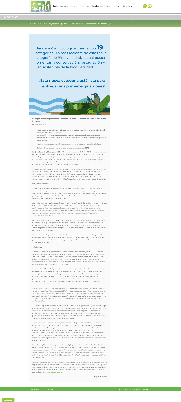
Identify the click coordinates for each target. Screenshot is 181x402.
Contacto (126, 6)
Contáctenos (35, 389)
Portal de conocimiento (101, 6)
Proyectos (85, 6)
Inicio (55, 6)
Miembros (73, 6)
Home (33, 24)
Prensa (116, 6)
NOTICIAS (11, 17)
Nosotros (62, 6)
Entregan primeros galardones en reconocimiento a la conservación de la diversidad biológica (69, 120)
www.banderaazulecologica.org (52, 372)
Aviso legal (49, 389)
